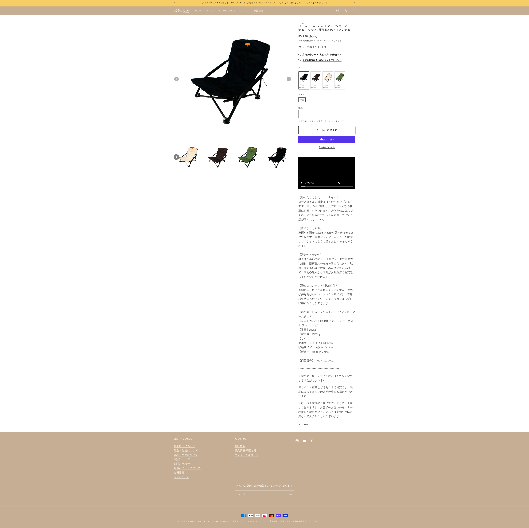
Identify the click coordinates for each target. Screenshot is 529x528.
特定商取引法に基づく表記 (306, 521)
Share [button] (305, 424)
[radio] (303, 80)
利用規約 (273, 521)
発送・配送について (186, 450)
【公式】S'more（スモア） (192, 521)
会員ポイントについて (187, 468)
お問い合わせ (182, 463)
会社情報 (240, 446)
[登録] (290, 494)
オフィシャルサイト (247, 455)
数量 (300, 107)
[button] (212, 10)
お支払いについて (184, 446)
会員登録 (179, 472)
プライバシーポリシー (307, 121)
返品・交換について (186, 455)
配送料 (306, 40)
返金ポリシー (238, 521)
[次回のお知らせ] (355, 3)
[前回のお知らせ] (174, 3)
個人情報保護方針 (245, 450)
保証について (182, 459)
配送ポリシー (286, 521)
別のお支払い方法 (327, 147)
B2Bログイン (181, 477)
